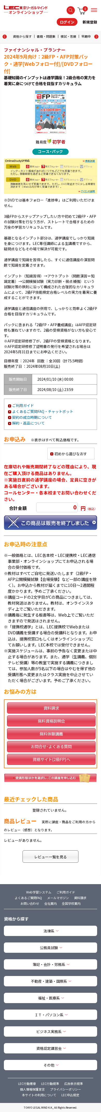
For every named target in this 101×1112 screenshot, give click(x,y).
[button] (96, 37)
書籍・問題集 (46, 36)
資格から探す (22, 36)
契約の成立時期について (32, 417)
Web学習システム (38, 892)
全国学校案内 (71, 903)
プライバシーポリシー (65, 1089)
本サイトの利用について (39, 1095)
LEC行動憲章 (27, 1083)
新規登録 (90, 22)
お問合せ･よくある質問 (51, 746)
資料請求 (51, 708)
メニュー (94, 10)
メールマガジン (58, 897)
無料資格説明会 (51, 721)
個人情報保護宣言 (32, 1089)
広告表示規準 (73, 1083)
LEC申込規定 (70, 1095)
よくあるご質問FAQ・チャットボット (42, 411)
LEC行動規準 (50, 1083)
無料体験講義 (51, 734)
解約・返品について (28, 423)
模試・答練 (68, 36)
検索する (71, 10)
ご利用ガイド (23, 405)
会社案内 (50, 903)
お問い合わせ (29, 903)
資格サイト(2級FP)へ (51, 759)
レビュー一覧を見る (50, 856)
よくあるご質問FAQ (28, 897)
